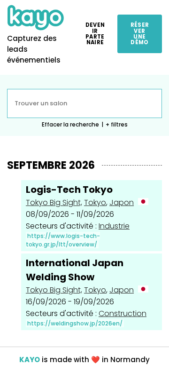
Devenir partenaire (95, 33)
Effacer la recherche (70, 124)
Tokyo (95, 202)
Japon (121, 202)
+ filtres (117, 124)
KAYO (29, 359)
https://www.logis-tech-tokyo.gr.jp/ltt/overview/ (63, 240)
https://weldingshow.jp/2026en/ (75, 323)
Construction (122, 313)
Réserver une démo (140, 33)
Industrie (114, 226)
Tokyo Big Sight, (54, 202)
